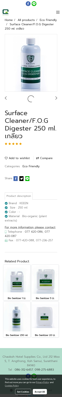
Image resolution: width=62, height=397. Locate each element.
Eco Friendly (31, 166)
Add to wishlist (19, 158)
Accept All (40, 391)
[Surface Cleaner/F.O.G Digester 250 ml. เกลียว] (31, 63)
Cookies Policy (12, 385)
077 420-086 (34, 231)
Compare (46, 158)
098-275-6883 (44, 369)
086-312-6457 (24, 369)
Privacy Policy (42, 382)
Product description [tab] (19, 196)
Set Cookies (23, 391)
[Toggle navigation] (57, 12)
